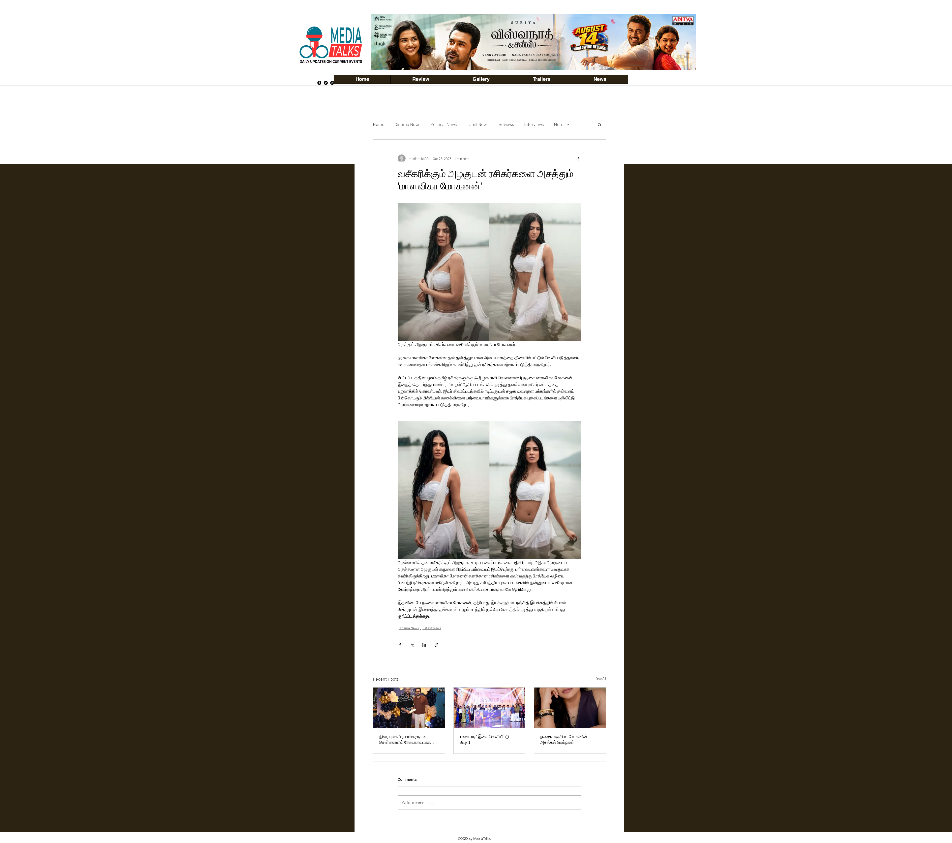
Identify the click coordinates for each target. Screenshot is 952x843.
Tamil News (478, 124)
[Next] (684, 42)
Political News (443, 124)
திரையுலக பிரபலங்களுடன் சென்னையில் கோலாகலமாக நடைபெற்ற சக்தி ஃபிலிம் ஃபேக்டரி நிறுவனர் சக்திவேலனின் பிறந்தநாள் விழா (409, 739)
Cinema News (407, 124)
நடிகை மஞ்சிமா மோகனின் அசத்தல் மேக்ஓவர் (563, 739)
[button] (481, 79)
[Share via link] (436, 645)
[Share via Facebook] (400, 645)
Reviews (506, 124)
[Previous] (383, 42)
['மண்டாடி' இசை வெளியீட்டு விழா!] (489, 708)
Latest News (431, 628)
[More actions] (578, 158)
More (559, 124)
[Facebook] (319, 83)
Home (379, 124)
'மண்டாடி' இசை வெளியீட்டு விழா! (484, 739)
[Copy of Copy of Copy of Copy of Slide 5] (534, 59)
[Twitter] (326, 83)
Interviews (534, 124)
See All (601, 678)
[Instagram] (332, 83)
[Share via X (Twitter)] (412, 645)
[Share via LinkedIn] (424, 645)
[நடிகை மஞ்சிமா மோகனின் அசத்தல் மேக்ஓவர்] (570, 708)
